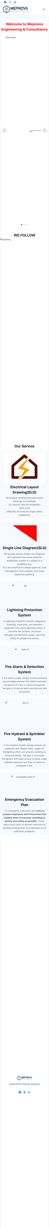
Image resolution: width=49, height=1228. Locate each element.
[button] (21, 224)
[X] (10, 2)
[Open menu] (43, 9)
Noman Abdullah (31, 1084)
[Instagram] (15, 2)
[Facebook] (5, 2)
